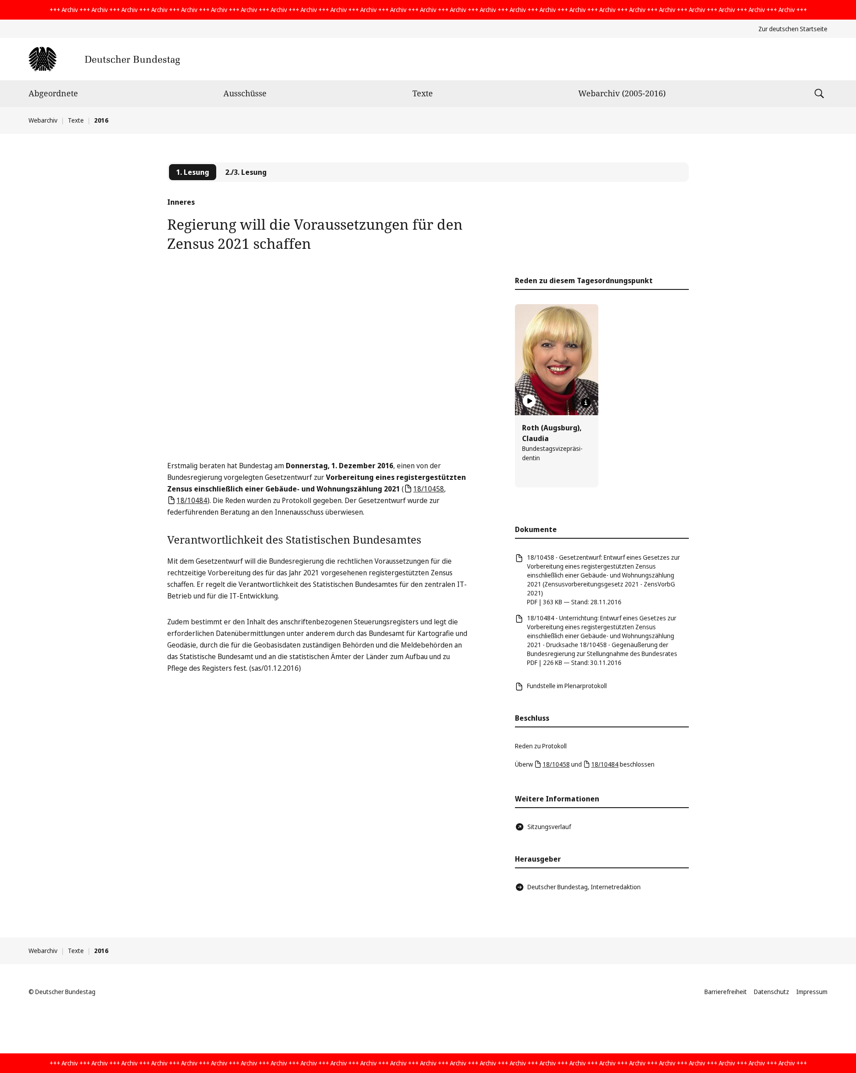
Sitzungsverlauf (549, 826)
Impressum (811, 991)
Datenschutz (771, 991)
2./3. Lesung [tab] (246, 172)
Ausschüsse (245, 93)
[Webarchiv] (104, 59)
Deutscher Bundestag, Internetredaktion (584, 887)
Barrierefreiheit (725, 991)
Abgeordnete (53, 93)
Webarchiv (43, 120)
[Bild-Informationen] (585, 402)
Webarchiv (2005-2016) (622, 93)
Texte (422, 93)
